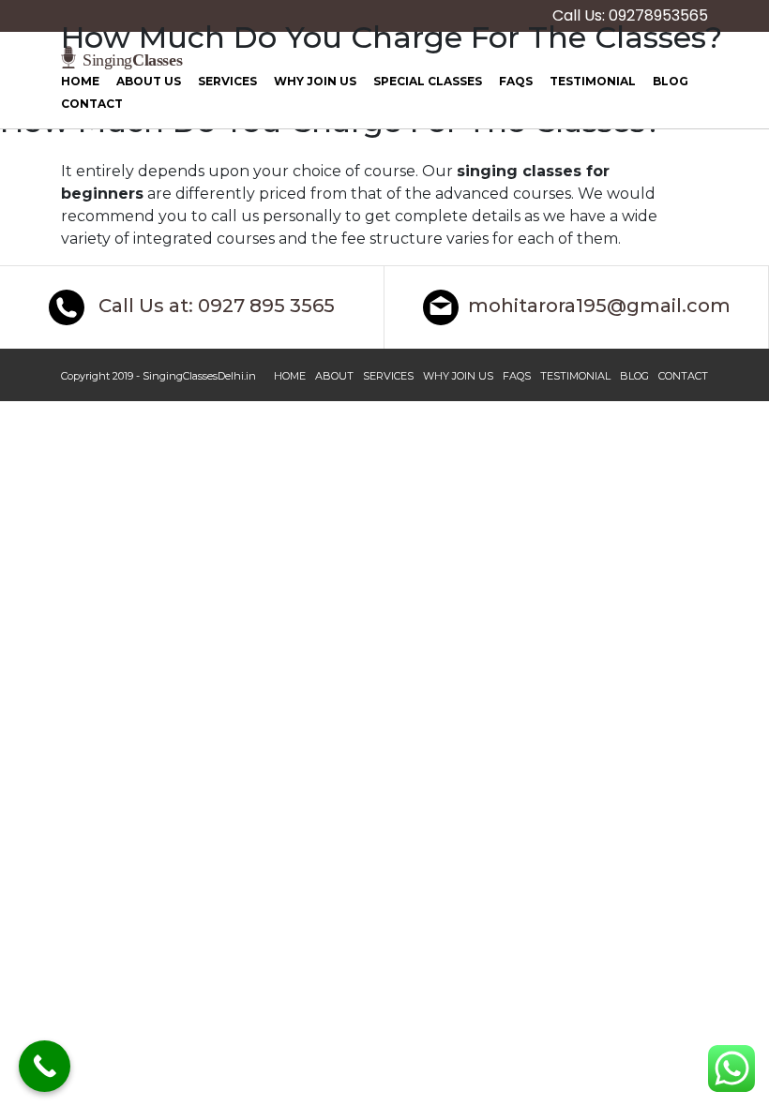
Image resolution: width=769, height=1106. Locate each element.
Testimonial (593, 81)
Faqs (516, 81)
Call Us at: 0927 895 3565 (214, 306)
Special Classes (427, 81)
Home (80, 81)
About (334, 375)
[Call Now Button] (44, 1066)
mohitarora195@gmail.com (599, 306)
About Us (148, 81)
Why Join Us (315, 81)
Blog (670, 81)
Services (227, 81)
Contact (92, 104)
